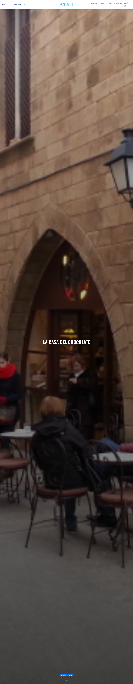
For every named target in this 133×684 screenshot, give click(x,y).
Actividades (118, 3)
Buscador (94, 3)
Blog (110, 3)
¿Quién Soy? (126, 4)
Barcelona (63, 675)
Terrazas (103, 3)
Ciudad (70, 675)
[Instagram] (4, 5)
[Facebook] (2, 5)
